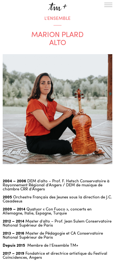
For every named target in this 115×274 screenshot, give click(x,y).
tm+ (57, 7)
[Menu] (108, 5)
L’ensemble (57, 18)
